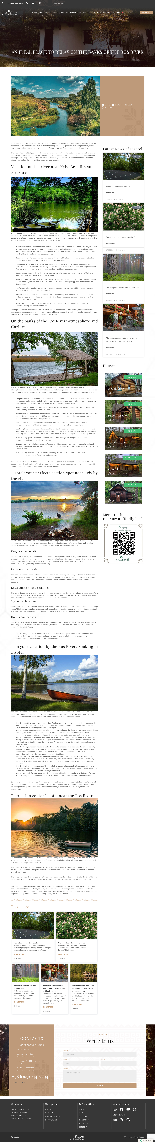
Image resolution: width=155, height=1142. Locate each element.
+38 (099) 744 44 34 (19, 1115)
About (41, 12)
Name (65, 1050)
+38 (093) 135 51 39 (18, 1082)
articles (83, 1123)
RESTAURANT (51, 1120)
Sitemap (83, 1127)
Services (106, 12)
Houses (49, 12)
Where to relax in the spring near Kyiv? (72, 943)
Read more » (110, 193)
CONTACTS (84, 1120)
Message (66, 1069)
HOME (82, 1109)
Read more (19, 954)
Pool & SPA (59, 12)
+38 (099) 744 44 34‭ (30, 1076)
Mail (65, 1059)
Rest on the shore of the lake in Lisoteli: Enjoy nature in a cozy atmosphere (83, 988)
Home (34, 12)
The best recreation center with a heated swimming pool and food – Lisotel (54, 988)
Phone (103, 1059)
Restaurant (87, 12)
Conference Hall (73, 12)
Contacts (116, 12)
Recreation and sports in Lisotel (26, 943)
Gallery (97, 12)
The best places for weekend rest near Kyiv (122, 288)
